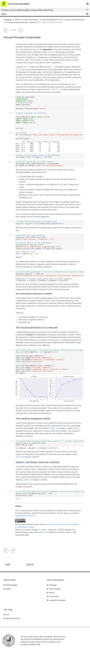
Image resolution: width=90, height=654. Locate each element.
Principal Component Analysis (74, 19)
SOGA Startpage (11, 585)
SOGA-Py (18, 19)
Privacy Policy (54, 596)
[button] (6, 30)
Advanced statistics (31, 19)
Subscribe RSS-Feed (12, 618)
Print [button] (7, 614)
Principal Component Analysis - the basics (22, 22)
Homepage (7, 19)
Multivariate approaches (51, 19)
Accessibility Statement (57, 600)
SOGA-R (8, 589)
